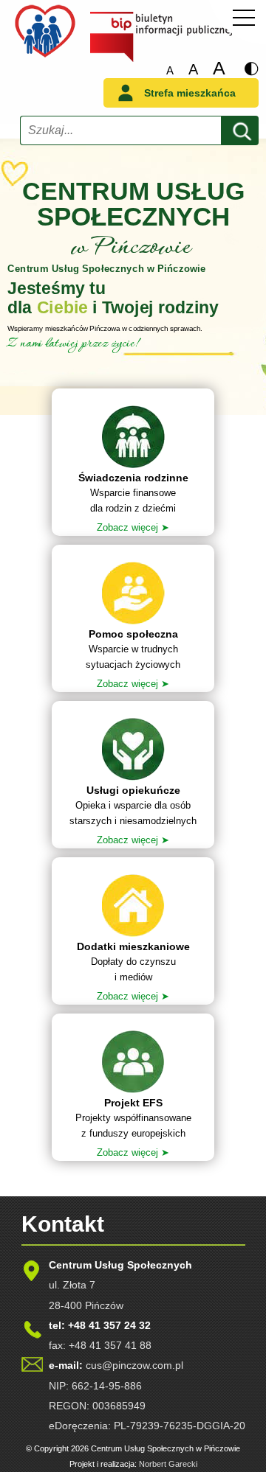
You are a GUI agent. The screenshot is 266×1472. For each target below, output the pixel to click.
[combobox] (121, 130)
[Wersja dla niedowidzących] (251, 69)
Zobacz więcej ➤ (133, 527)
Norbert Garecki (168, 1463)
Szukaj (239, 128)
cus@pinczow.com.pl (134, 1365)
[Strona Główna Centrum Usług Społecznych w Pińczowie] (45, 56)
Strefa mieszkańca (190, 93)
